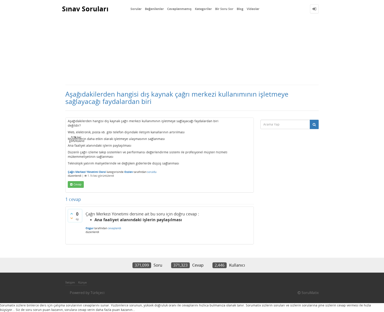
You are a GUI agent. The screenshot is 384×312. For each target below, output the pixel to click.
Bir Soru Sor (224, 9)
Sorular (136, 9)
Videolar (253, 9)
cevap (77, 184)
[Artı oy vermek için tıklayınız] (71, 214)
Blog (240, 9)
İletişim (70, 282)
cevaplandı (114, 228)
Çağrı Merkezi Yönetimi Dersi (87, 172)
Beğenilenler (154, 9)
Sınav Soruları (85, 8)
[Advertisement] (192, 51)
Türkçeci (97, 292)
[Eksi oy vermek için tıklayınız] (71, 218)
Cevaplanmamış (179, 9)
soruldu (151, 172)
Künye (82, 282)
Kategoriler (203, 9)
